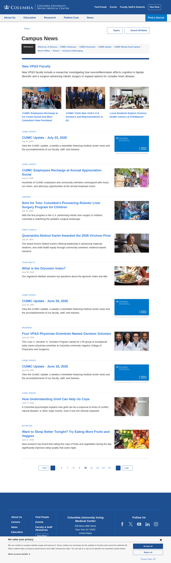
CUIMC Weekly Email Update (127, 47)
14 (109, 468)
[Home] (36, 7)
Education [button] (30, 17)
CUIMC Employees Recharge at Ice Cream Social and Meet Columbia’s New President (40, 117)
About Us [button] (9, 17)
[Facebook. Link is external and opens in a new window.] (122, 524)
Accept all (148, 546)
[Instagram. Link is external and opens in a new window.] (156, 524)
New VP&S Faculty (36, 66)
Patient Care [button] (71, 17)
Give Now (154, 7)
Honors (56, 51)
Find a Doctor (156, 17)
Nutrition (27, 426)
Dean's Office (44, 51)
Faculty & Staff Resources (43, 528)
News (27, 28)
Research (27, 328)
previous (52, 468)
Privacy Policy (147, 559)
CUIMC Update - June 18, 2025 (45, 366)
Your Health (28, 262)
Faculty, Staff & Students (132, 7)
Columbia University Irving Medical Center (68, 501)
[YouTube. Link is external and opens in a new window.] (139, 524)
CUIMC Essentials (87, 47)
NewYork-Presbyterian (104, 502)
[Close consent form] (161, 540)
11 (91, 468)
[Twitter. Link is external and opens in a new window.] (131, 524)
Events (113, 7)
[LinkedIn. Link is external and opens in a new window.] (147, 524)
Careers (15, 522)
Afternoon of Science (47, 47)
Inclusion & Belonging (72, 51)
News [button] (90, 17)
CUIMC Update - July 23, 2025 (44, 137)
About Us (16, 517)
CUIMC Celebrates (68, 47)
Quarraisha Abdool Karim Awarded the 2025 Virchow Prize (66, 235)
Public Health (29, 230)
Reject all (148, 552)
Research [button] (50, 17)
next (118, 468)
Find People (101, 7)
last (127, 468)
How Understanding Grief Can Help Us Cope (56, 399)
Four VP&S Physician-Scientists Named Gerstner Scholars (66, 333)
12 (97, 468)
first (44, 468)
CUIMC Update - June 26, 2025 (45, 301)
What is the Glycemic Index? (44, 268)
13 (103, 468)
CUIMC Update (105, 47)
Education (17, 532)
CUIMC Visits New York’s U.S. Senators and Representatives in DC (84, 117)
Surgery (26, 197)
